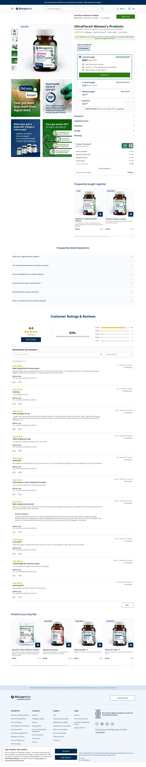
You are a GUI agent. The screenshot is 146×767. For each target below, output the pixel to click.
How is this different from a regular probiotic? (28, 274)
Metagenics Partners (18, 737)
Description (78, 116)
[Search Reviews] (101, 354)
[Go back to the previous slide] (14, 26)
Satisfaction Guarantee (60, 719)
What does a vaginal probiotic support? (26, 256)
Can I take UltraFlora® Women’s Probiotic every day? (30, 265)
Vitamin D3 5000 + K (81, 650)
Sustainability (36, 726)
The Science (36, 738)
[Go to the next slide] (14, 73)
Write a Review (31, 340)
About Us (35, 715)
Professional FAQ (58, 737)
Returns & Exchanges (60, 729)
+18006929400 (100, 732)
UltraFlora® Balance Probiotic (116, 219)
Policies (76, 715)
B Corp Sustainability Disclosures (39, 730)
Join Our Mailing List (18, 740)
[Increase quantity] (128, 102)
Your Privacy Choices (81, 719)
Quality (34, 722)
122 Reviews (88, 32)
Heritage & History (38, 719)
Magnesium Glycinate (50, 650)
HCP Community (37, 735)
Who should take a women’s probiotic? (26, 292)
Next (127, 605)
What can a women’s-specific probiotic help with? (29, 301)
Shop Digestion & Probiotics (20, 726)
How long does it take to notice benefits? (27, 283)
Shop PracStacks (16, 722)
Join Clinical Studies (59, 733)
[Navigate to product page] (26, 633)
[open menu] (12, 9)
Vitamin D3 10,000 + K (112, 650)
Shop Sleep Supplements (19, 733)
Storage (77, 131)
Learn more (120, 109)
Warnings (78, 136)
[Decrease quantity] (122, 102)
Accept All (66, 751)
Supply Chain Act (80, 728)
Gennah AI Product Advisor (20, 715)
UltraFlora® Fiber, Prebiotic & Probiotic (25, 650)
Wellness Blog (15, 744)
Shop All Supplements (18, 719)
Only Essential (66, 757)
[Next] (132, 236)
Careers (34, 742)
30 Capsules (83, 48)
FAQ (54, 715)
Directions (78, 126)
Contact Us (56, 740)
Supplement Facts (81, 121)
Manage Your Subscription (62, 726)
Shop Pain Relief (16, 729)
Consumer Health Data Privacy (81, 723)
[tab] (14, 32)
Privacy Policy (39, 758)
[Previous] (126, 236)
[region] (41, 755)
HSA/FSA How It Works (60, 722)
